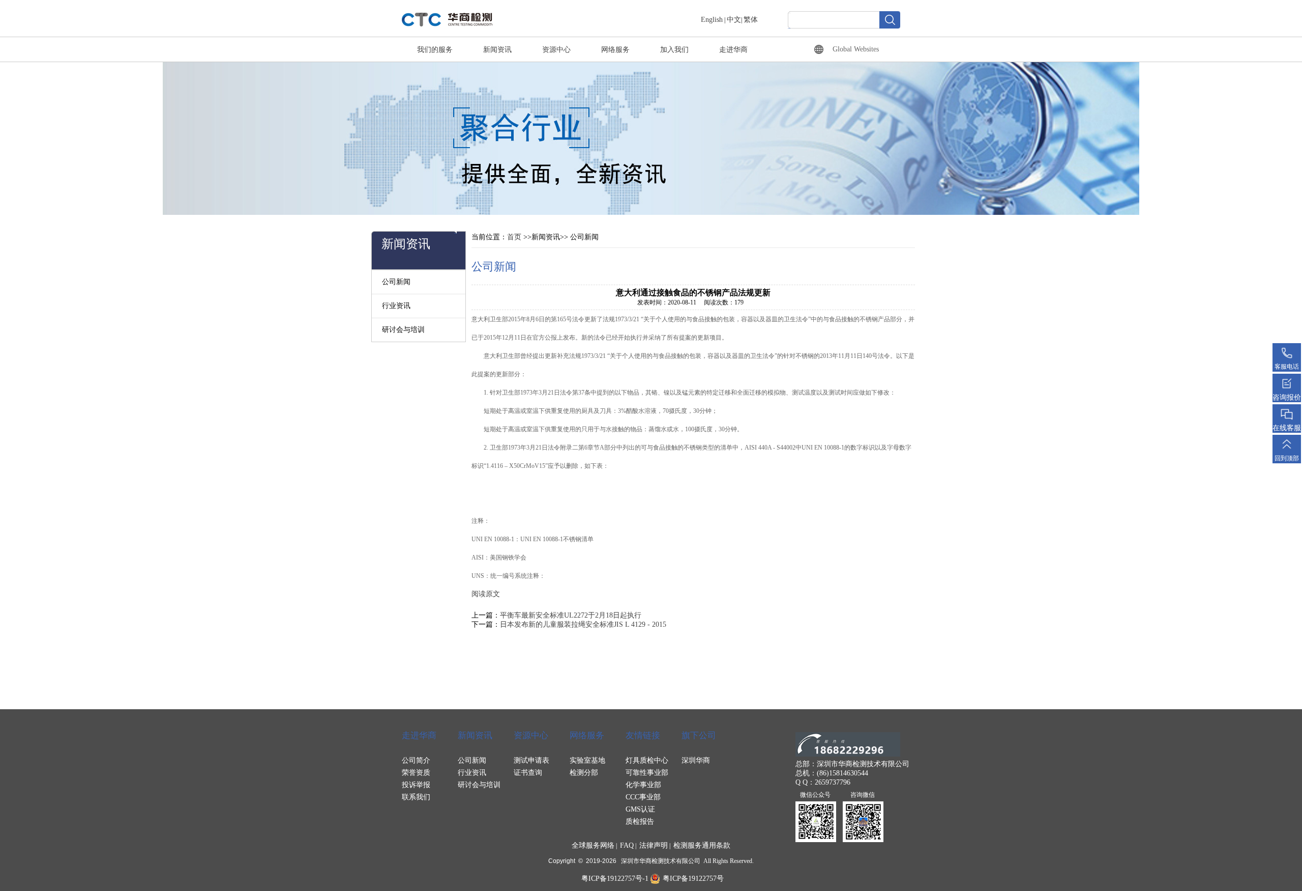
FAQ (627, 845)
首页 (514, 237)
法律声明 (653, 845)
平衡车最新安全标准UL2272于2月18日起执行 (570, 615)
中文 (734, 19)
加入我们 (674, 49)
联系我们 (416, 797)
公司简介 (416, 760)
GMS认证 (640, 809)
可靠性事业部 (647, 772)
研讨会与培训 (403, 329)
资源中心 (556, 49)
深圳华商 (696, 760)
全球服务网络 (593, 845)
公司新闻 (396, 282)
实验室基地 (587, 760)
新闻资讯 (497, 49)
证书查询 (528, 772)
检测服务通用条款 (701, 845)
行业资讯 (396, 306)
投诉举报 (416, 785)
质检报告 (640, 821)
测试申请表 (531, 760)
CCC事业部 (643, 797)
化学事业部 (643, 785)
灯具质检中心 (647, 760)
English (712, 19)
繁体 (751, 19)
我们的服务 (435, 49)
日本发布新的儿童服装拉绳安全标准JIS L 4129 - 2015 (583, 624)
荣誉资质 (416, 772)
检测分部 (584, 772)
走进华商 (733, 49)
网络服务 (615, 49)
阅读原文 (485, 594)
